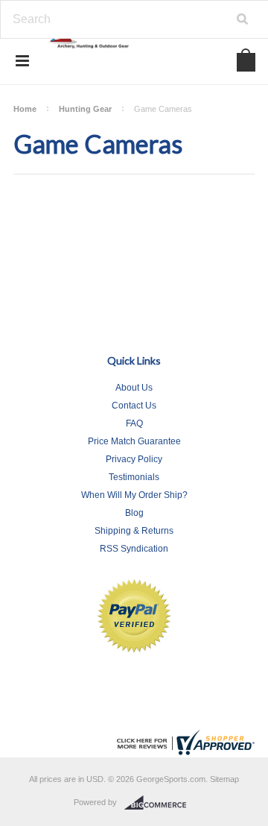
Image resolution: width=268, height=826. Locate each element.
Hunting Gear (85, 108)
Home (24, 108)
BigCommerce (159, 803)
